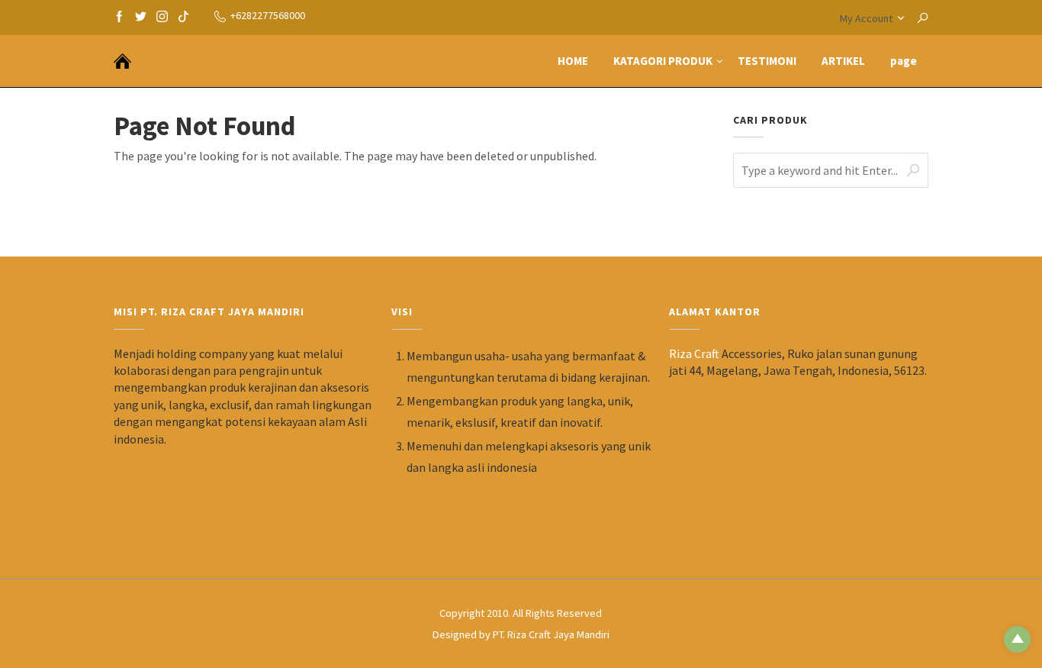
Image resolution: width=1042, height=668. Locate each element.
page (903, 60)
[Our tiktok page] (183, 15)
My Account (866, 18)
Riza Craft (694, 353)
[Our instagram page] (162, 15)
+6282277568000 (267, 15)
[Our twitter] (140, 15)
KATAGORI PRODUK (662, 60)
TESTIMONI (767, 60)
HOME (573, 60)
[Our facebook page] (119, 15)
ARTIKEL (843, 60)
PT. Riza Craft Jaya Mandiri (551, 634)
